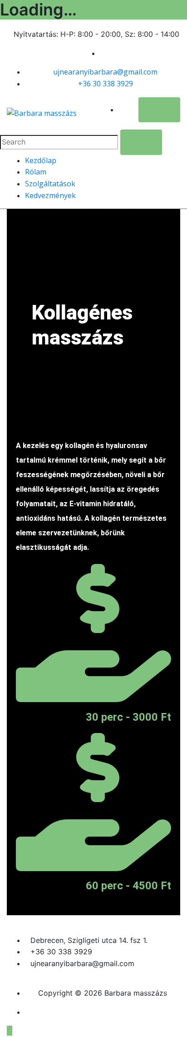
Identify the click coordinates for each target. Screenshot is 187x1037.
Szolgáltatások (50, 184)
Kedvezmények (50, 195)
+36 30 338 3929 (105, 84)
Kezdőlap (40, 160)
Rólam (35, 172)
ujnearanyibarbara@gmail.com (105, 72)
